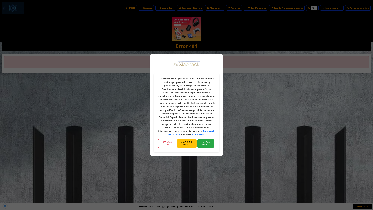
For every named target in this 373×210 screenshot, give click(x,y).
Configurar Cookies (186, 143)
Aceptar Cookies (206, 143)
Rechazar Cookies (167, 143)
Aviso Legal (198, 134)
